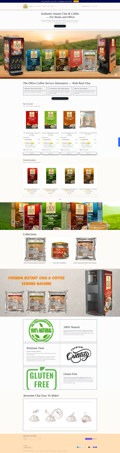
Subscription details (28, 149)
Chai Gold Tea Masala (59, 263)
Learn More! (76, 1)
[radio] (24, 139)
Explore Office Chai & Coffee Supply (60, 98)
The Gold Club (29, 143)
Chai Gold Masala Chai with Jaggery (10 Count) (31, 133)
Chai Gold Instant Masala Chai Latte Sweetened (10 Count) (32, 190)
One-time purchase (28, 139)
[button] (34, 6)
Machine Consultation (119, 142)
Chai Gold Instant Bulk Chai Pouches (34, 263)
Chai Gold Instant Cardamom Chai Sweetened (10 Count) (50, 190)
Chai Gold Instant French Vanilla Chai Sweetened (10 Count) (69, 190)
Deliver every (27, 145)
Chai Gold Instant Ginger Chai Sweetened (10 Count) (88, 190)
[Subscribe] (40, 439)
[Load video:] (60, 415)
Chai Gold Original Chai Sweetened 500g (88, 132)
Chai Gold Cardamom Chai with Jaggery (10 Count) (50, 133)
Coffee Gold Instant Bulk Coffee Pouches (85, 263)
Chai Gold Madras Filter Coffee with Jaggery (69, 133)
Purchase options (26, 137)
